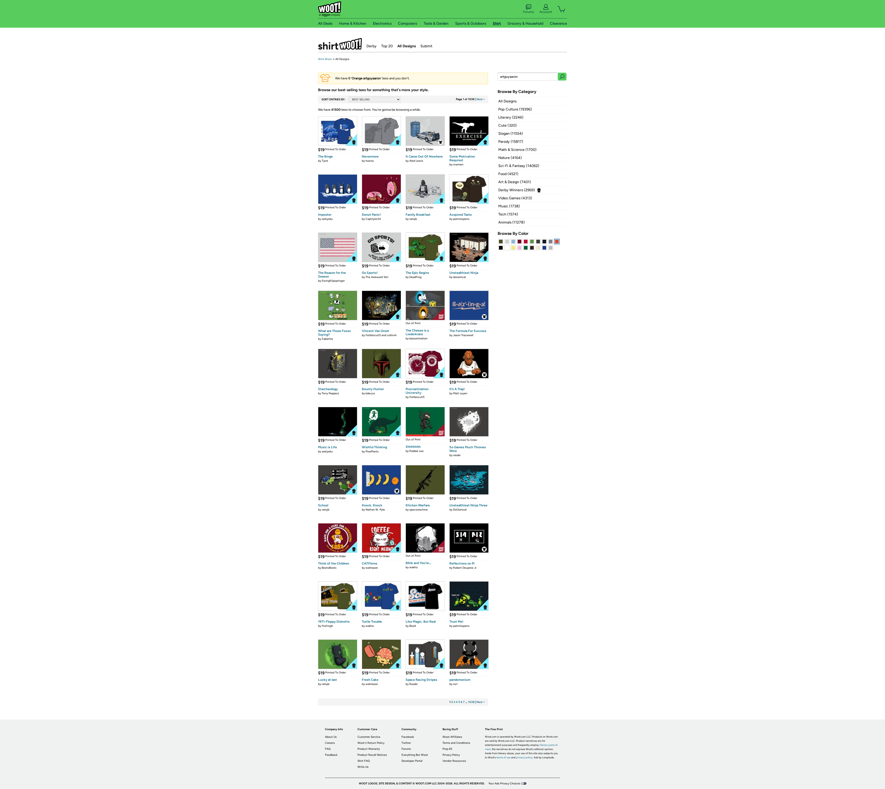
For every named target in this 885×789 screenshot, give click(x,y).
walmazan (372, 567)
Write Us (363, 766)
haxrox (370, 160)
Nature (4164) (510, 157)
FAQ (327, 748)
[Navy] (544, 241)
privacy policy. (524, 757)
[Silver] (507, 241)
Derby (371, 46)
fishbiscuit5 (417, 397)
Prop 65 (447, 748)
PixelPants (372, 451)
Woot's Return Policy (370, 742)
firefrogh (327, 626)
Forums (528, 12)
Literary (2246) (510, 117)
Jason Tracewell (463, 335)
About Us (331, 736)
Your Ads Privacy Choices (504, 783)
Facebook (407, 736)
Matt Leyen (460, 393)
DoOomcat (460, 509)
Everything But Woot (414, 754)
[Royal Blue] (544, 248)
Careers (330, 742)
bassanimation (418, 338)
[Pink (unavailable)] (519, 248)
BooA (412, 626)
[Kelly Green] (526, 248)
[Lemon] (513, 248)
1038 (471, 702)
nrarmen (458, 164)
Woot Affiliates (452, 736)
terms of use (503, 757)
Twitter (406, 742)
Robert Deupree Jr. (465, 567)
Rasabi (413, 684)
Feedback (331, 754)
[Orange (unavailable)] (557, 241)
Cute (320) (507, 125)
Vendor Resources (454, 760)
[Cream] (538, 248)
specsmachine (418, 509)
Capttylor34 (373, 219)
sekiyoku (327, 219)
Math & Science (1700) (517, 149)
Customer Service (368, 736)
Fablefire (327, 339)
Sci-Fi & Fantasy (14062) (518, 166)
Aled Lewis (416, 160)
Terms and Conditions (456, 742)
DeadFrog (415, 277)
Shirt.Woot (340, 44)
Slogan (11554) (510, 133)
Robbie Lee (416, 451)
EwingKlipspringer (333, 280)
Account (546, 12)
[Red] (526, 241)
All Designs (406, 46)
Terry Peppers (330, 393)
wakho (413, 567)
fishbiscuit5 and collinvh (381, 335)
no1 (455, 684)
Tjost (325, 160)
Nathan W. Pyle (375, 509)
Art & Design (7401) (514, 182)
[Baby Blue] (513, 241)
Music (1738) (509, 206)
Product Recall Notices (372, 754)
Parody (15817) (510, 141)
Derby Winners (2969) (516, 190)
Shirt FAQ (363, 760)
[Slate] (550, 241)
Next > (480, 99)
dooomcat (459, 277)
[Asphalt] (538, 241)
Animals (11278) (511, 222)
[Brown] (532, 248)
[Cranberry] (519, 241)
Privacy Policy (451, 754)
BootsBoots (329, 567)
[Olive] (501, 241)
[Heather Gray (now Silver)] (550, 248)
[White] (507, 248)
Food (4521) (508, 174)
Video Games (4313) (515, 198)
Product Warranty (368, 748)
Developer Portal (411, 760)
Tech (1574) (508, 214)
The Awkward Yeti (377, 277)
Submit (426, 46)
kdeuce (370, 393)
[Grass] (532, 241)
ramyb (413, 219)
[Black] (501, 248)
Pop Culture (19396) (515, 109)
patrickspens (461, 219)
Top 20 (387, 46)
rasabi (456, 455)
